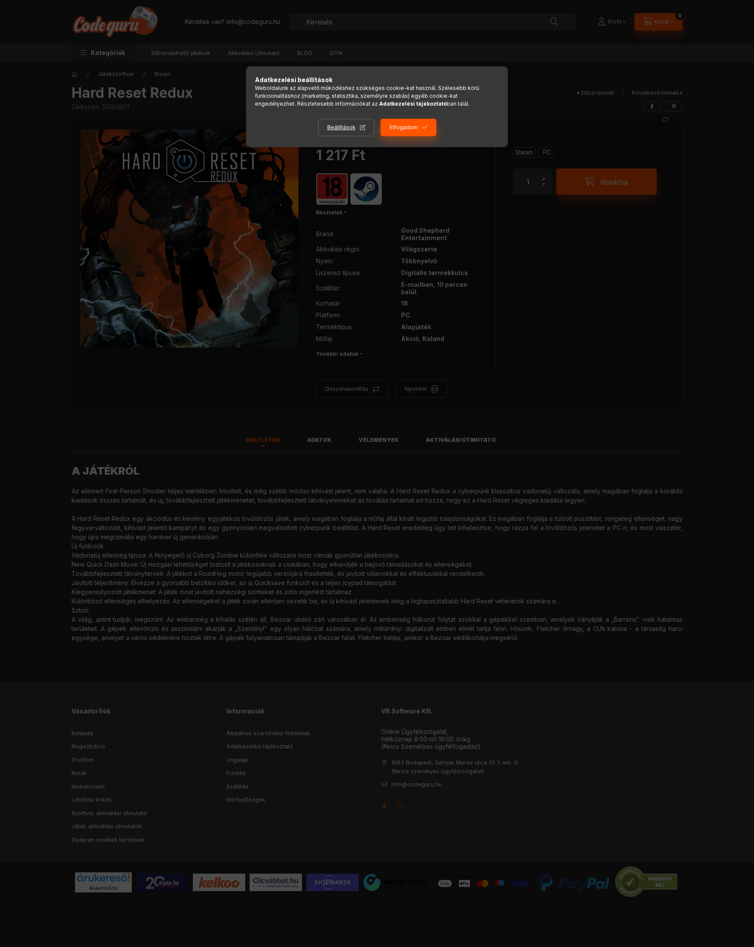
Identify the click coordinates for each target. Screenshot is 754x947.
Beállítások (341, 127)
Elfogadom (404, 127)
